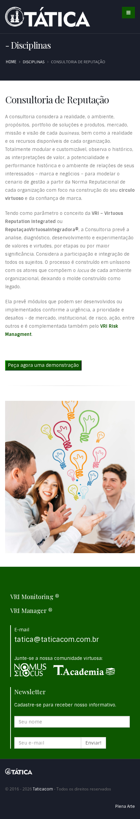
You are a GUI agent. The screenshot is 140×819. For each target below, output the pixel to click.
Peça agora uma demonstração (43, 365)
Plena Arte (125, 806)
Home (11, 61)
